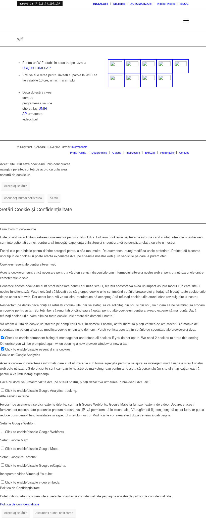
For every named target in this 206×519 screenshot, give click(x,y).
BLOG (184, 3)
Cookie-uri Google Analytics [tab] (20, 355)
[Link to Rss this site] (170, 147)
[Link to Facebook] (185, 147)
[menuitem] (101, 4)
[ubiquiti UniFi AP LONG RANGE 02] (181, 66)
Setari (54, 198)
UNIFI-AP (44, 68)
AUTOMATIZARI (140, 3)
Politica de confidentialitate (19, 504)
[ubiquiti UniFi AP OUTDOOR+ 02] (165, 66)
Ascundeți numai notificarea (23, 198)
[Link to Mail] (177, 147)
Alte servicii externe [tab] (14, 396)
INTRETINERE (166, 3)
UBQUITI (29, 68)
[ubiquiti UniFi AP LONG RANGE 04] (132, 66)
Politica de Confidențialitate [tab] (20, 488)
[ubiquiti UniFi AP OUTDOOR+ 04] (148, 66)
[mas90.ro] (70, 20)
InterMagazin (79, 146)
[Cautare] (175, 20)
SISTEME (119, 3)
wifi (20, 39)
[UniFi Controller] (132, 80)
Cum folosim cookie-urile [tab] (18, 229)
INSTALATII (100, 3)
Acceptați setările (15, 186)
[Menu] (186, 20)
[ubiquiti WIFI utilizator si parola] (116, 66)
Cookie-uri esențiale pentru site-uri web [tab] (28, 264)
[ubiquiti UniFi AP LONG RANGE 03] (116, 80)
